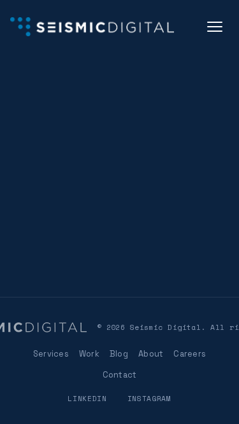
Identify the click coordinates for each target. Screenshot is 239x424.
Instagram (149, 398)
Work (89, 353)
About (150, 353)
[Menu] (215, 27)
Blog (119, 353)
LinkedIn (87, 398)
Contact (120, 374)
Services (51, 353)
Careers (189, 353)
